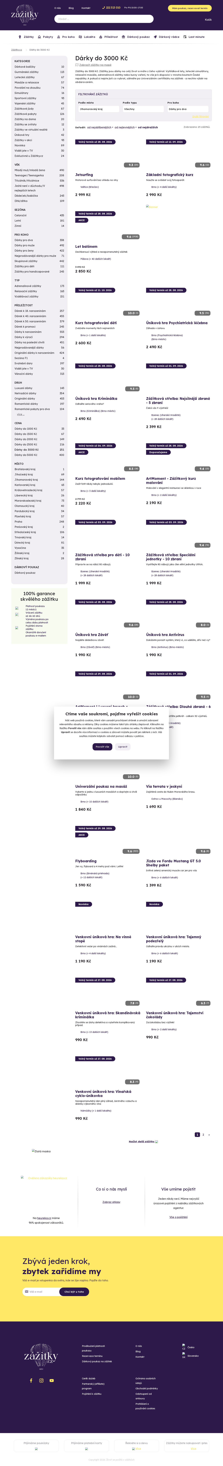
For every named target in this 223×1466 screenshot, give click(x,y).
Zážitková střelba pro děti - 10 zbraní (102, 557)
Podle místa (86, 102)
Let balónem (86, 246)
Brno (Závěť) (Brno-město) (95, 647)
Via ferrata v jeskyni (164, 786)
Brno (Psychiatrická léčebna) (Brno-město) (167, 337)
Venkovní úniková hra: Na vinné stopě (103, 939)
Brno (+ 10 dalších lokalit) (94, 801)
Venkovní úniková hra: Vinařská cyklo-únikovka (103, 1093)
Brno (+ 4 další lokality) (164, 187)
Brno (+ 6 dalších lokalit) (164, 877)
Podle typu (130, 102)
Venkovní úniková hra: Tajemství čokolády (174, 1015)
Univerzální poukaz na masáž (101, 786)
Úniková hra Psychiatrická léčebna (176, 323)
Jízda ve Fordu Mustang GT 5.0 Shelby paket (173, 863)
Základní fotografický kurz (169, 175)
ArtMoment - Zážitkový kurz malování (171, 480)
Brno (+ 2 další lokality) (164, 495)
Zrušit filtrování (200, 116)
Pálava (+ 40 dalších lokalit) (95, 258)
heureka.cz (44, 1218)
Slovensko (193, 1355)
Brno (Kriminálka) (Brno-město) (97, 411)
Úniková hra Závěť (91, 635)
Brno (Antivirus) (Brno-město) (167, 647)
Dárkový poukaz (138, 37)
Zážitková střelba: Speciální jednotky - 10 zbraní (170, 557)
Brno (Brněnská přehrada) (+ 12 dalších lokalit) (94, 875)
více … (20, 414)
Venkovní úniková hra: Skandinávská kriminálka (107, 1015)
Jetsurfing (84, 175)
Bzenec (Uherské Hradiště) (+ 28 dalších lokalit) (166, 417)
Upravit (122, 746)
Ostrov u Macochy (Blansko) (167, 798)
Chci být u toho (74, 1291)
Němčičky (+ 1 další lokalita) (95, 1110)
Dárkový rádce (168, 37)
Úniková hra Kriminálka (96, 398)
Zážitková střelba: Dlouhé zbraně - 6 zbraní (178, 708)
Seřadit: (80, 127)
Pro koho (173, 102)
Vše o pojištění (178, 1217)
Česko (191, 1347)
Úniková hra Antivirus (165, 635)
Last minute (196, 37)
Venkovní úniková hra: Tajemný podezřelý (173, 939)
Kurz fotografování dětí (96, 323)
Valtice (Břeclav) (89, 187)
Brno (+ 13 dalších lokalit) (94, 1032)
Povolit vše (102, 746)
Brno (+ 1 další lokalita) (93, 335)
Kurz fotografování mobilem (100, 478)
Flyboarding (85, 861)
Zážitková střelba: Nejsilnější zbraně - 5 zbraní (178, 400)
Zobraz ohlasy (111, 1202)
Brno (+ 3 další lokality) (93, 490)
